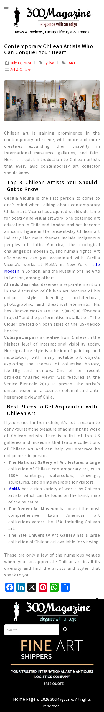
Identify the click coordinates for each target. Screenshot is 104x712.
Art (72, 62)
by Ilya (49, 62)
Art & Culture (20, 69)
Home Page (25, 699)
